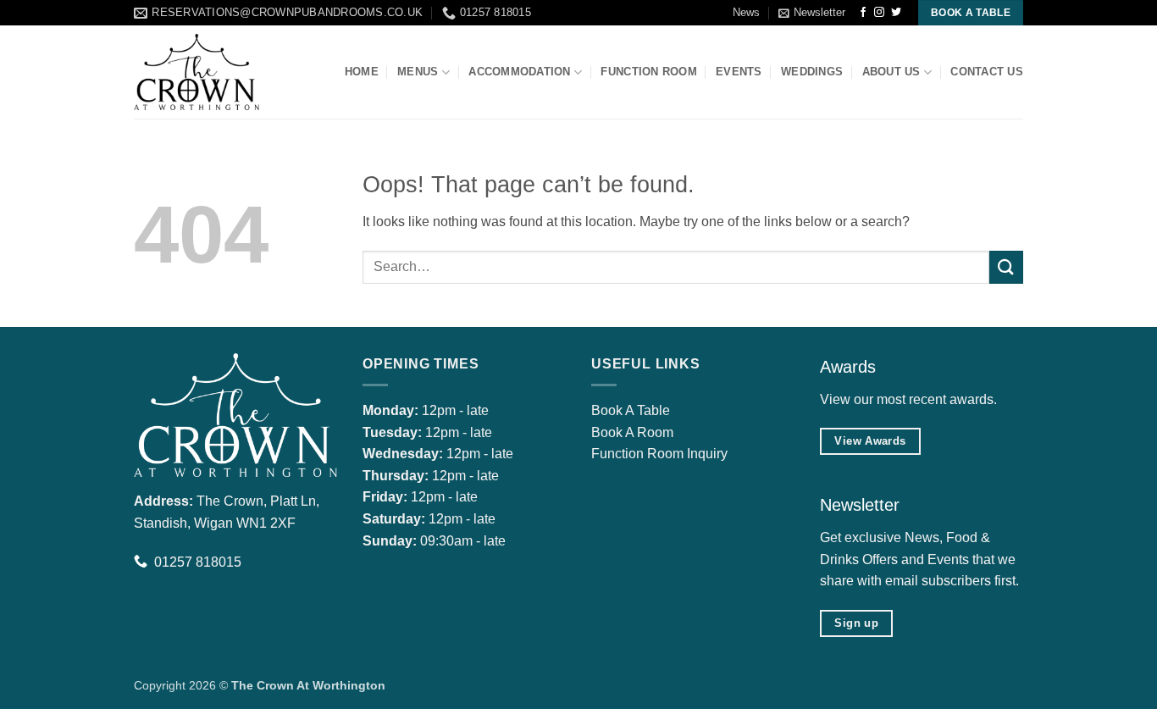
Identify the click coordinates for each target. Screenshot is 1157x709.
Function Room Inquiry (659, 453)
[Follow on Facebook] (863, 13)
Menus (417, 71)
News (746, 12)
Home (362, 71)
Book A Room (632, 432)
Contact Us (986, 71)
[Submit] (1006, 267)
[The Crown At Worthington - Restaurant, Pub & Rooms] (218, 72)
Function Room (648, 71)
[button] (811, 12)
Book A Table (630, 410)
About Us (891, 71)
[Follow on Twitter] (896, 13)
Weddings (812, 71)
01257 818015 (197, 562)
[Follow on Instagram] (879, 13)
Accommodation (519, 71)
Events (739, 71)
